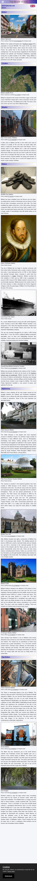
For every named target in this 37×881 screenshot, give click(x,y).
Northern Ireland (27, 44)
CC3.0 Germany (18, 41)
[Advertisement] (18, 844)
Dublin (14, 276)
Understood (8, 876)
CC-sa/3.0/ (10, 196)
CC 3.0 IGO (17, 94)
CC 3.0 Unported (12, 139)
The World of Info (19, 2)
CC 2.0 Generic (11, 536)
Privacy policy (11, 871)
